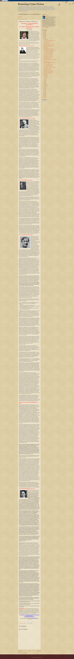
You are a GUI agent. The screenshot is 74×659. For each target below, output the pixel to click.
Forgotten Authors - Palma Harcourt (48, 46)
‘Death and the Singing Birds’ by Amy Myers (49, 45)
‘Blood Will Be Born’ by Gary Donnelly (48, 70)
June (44, 80)
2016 (44, 91)
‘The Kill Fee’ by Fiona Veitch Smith (48, 54)
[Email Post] (27, 623)
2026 (44, 31)
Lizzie (47, 15)
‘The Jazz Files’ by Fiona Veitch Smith (48, 52)
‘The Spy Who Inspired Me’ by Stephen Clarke (49, 40)
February (45, 85)
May (44, 81)
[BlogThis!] (29, 623)
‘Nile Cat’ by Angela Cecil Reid (47, 69)
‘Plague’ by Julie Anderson (47, 58)
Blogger (41, 657)
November (45, 74)
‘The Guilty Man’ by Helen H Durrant (48, 53)
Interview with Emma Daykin (47, 68)
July (44, 79)
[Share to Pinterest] (31, 623)
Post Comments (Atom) (24, 652)
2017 (44, 90)
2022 (44, 36)
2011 (44, 97)
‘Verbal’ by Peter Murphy (47, 61)
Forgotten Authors (46, 47)
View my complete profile (45, 27)
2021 (44, 37)
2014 (44, 93)
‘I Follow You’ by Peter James (47, 41)
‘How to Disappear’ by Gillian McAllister (48, 51)
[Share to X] (30, 623)
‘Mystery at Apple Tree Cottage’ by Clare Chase (50, 67)
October (45, 75)
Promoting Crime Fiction (31, 4)
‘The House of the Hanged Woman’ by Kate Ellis (50, 62)
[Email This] (28, 623)
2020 (44, 38)
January (45, 86)
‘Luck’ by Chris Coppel (46, 63)
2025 (44, 32)
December (45, 39)
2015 (44, 92)
